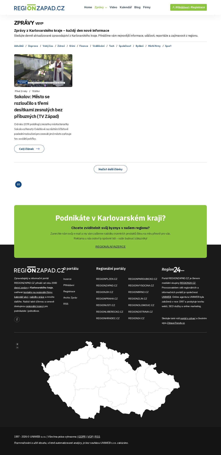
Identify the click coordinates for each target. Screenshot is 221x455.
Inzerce (67, 279)
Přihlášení (68, 285)
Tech (111, 45)
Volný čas (48, 45)
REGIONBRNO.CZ (138, 292)
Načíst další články (110, 169)
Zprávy (99, 7)
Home (88, 7)
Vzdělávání (98, 45)
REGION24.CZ (136, 318)
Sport (168, 45)
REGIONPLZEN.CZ (106, 279)
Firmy (147, 7)
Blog (137, 7)
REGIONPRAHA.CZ (107, 298)
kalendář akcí (21, 297)
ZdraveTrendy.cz (176, 323)
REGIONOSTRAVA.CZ (140, 311)
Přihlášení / (182, 7)
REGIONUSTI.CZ (105, 305)
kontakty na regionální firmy (37, 292)
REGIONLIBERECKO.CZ (109, 311)
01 (18, 184)
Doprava (33, 45)
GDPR (82, 436)
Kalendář (126, 7)
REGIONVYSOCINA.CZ (141, 285)
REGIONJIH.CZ (104, 292)
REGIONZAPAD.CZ (106, 285)
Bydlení (139, 45)
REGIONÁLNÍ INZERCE (110, 246)
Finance (83, 45)
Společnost (125, 45)
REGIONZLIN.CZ (137, 298)
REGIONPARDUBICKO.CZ (142, 279)
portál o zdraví (187, 318)
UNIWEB (166, 297)
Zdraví (61, 45)
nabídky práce (37, 297)
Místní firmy (154, 45)
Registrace (198, 7)
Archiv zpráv (70, 297)
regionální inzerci (35, 306)
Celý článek (26, 149)
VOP (90, 436)
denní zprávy (21, 287)
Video (113, 7)
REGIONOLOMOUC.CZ (141, 305)
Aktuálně (18, 45)
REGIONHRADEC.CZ (108, 318)
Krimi (72, 45)
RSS (65, 303)
